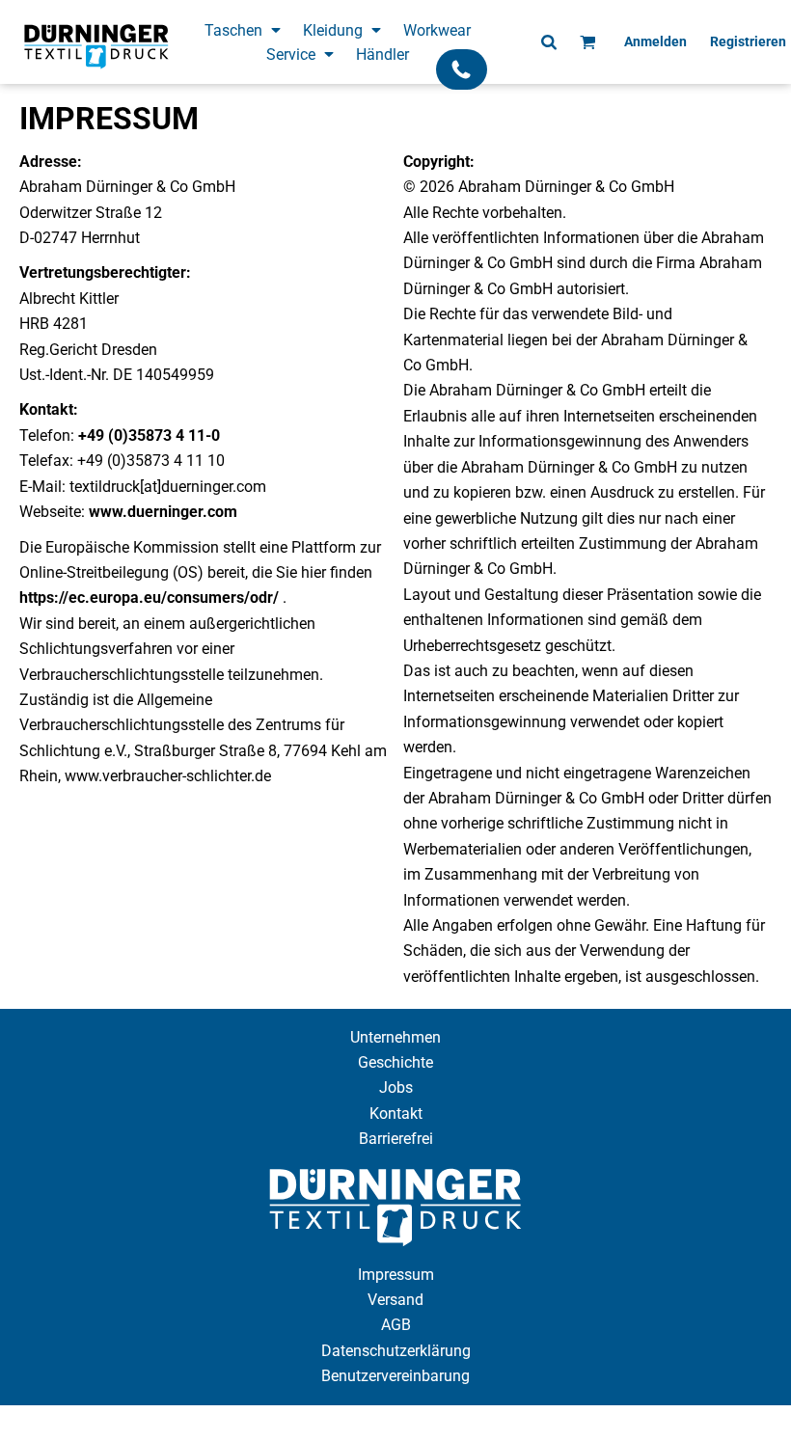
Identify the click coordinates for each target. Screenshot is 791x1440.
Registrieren (748, 41)
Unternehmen (395, 1037)
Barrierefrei (396, 1138)
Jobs (396, 1087)
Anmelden (655, 41)
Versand (395, 1300)
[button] (244, 29)
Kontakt (396, 1113)
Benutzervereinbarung (395, 1376)
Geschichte (395, 1062)
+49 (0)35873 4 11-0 (149, 435)
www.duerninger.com (163, 512)
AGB (396, 1325)
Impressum (396, 1274)
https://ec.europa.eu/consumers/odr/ (149, 597)
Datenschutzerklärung (396, 1351)
